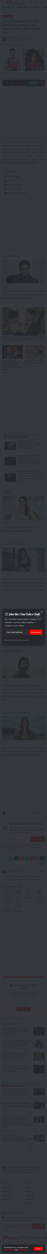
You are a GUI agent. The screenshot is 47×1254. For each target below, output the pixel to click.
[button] (38, 1249)
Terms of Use (23, 1250)
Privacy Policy (9, 1250)
